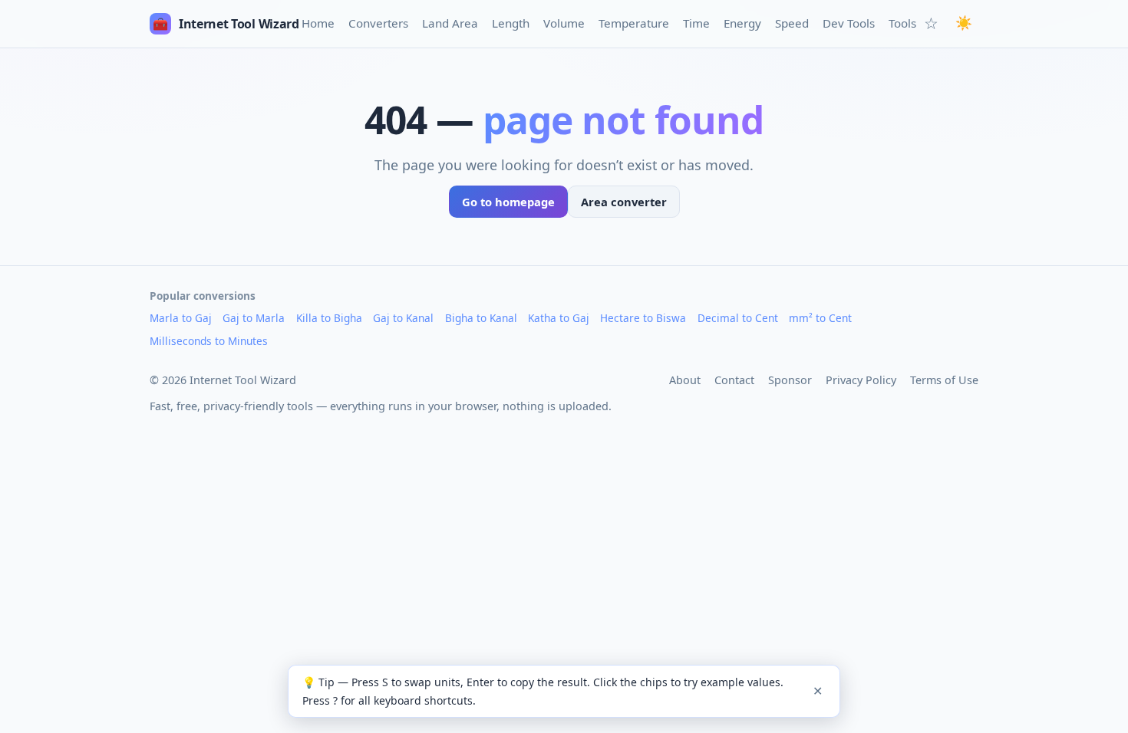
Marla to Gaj (181, 318)
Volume (564, 23)
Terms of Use (944, 380)
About (685, 380)
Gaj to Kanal (403, 318)
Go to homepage (508, 201)
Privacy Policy (861, 380)
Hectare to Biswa (643, 318)
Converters (378, 23)
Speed (792, 23)
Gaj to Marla (254, 318)
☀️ (963, 23)
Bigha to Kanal (481, 318)
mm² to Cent (820, 318)
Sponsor (790, 380)
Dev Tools (849, 23)
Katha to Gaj (558, 318)
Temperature (634, 23)
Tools (902, 23)
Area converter (624, 201)
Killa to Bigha (329, 318)
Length (510, 23)
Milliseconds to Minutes (209, 341)
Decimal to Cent (738, 318)
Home (318, 23)
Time (696, 23)
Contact (734, 380)
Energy (742, 23)
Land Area (450, 23)
